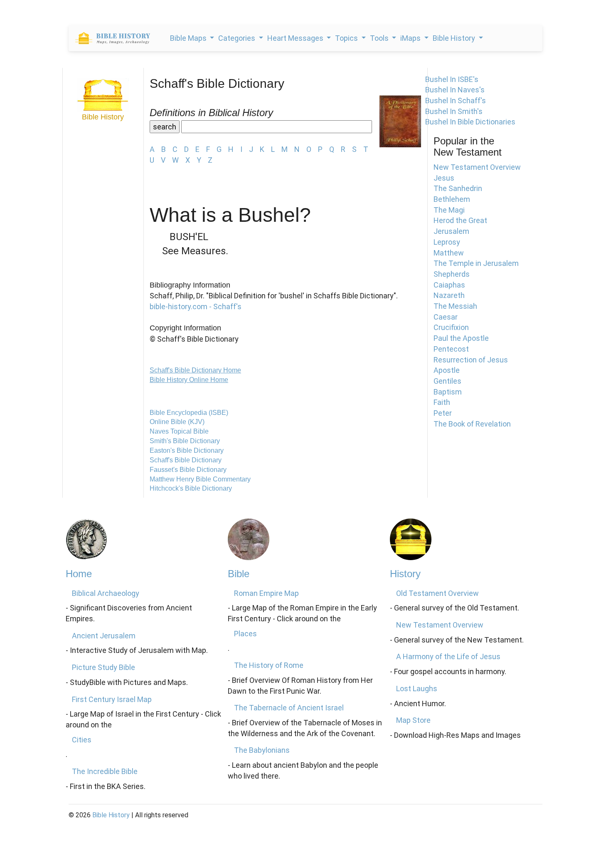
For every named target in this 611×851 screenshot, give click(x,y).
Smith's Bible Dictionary (185, 440)
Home (79, 573)
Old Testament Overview (437, 593)
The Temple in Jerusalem (476, 263)
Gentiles (447, 381)
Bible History (111, 815)
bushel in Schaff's (455, 100)
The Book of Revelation (472, 423)
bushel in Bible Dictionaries (470, 121)
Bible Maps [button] (189, 38)
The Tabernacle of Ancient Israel (289, 707)
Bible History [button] (455, 38)
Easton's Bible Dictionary (187, 450)
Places (245, 633)
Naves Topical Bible (179, 431)
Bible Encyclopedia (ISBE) (189, 412)
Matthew (449, 252)
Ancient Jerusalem (104, 635)
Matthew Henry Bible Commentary (200, 479)
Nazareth (449, 295)
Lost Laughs (416, 688)
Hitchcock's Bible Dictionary (191, 488)
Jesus (444, 178)
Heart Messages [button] (296, 38)
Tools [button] (380, 38)
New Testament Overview (477, 167)
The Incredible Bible (105, 771)
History (405, 573)
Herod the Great (460, 220)
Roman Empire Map (266, 593)
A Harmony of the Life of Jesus (448, 656)
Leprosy (447, 242)
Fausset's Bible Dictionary (188, 469)
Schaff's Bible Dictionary (186, 460)
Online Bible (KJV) (177, 421)
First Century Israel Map (112, 699)
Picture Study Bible (103, 667)
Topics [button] (347, 38)
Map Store (413, 720)
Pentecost (451, 349)
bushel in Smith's (454, 111)
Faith (442, 402)
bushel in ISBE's (451, 79)
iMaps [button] (411, 38)
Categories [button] (237, 38)
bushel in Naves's (455, 89)
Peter (443, 413)
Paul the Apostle (461, 338)
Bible (238, 573)
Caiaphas (449, 284)
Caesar (446, 317)
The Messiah (455, 306)
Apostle (447, 370)
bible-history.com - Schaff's (195, 306)
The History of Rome (268, 665)
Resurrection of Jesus (471, 359)
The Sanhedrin (458, 188)
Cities (81, 739)
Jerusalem (451, 231)
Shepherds (452, 274)
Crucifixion (451, 327)
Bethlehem (452, 199)
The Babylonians (262, 750)
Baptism (448, 391)
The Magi (449, 210)
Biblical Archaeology (105, 593)
